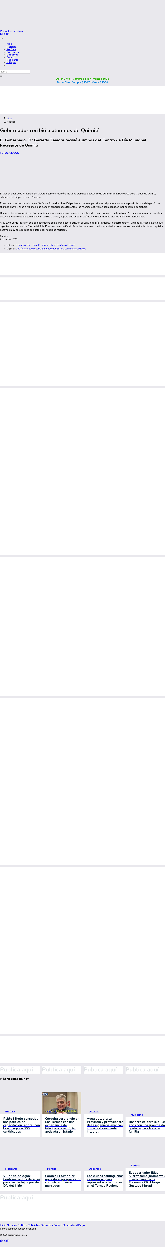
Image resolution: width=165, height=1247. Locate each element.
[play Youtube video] (61, 1103)
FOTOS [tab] (4, 153)
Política (11, 49)
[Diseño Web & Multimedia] (5, 1245)
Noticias (11, 47)
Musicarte (12, 60)
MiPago (11, 62)
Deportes (12, 54)
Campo (10, 57)
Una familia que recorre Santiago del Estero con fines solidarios (51, 248)
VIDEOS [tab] (14, 153)
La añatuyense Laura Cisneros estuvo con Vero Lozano (45, 245)
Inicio (9, 44)
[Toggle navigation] (1, 38)
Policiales (12, 52)
